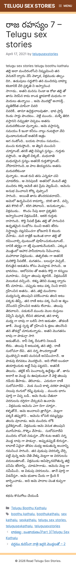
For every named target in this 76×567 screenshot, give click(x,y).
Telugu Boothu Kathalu (29, 508)
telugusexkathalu (19, 526)
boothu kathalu (23, 514)
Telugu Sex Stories (29, 6)
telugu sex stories (52, 520)
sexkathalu (27, 520)
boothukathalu (48, 514)
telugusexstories (47, 526)
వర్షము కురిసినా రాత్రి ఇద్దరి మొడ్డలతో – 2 (38, 544)
